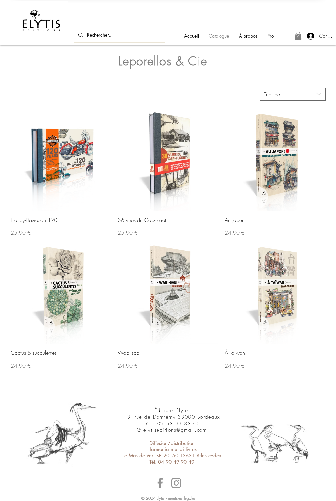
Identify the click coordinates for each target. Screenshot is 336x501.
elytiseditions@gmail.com (175, 430)
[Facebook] (160, 483)
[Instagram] (176, 483)
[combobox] (293, 94)
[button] (298, 36)
